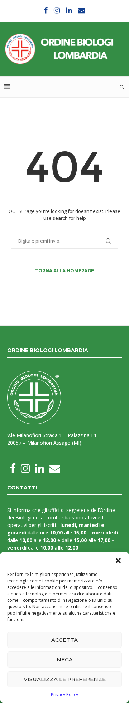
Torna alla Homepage (64, 270)
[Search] (121, 87)
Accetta (64, 639)
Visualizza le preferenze (65, 679)
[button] (118, 560)
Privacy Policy (64, 695)
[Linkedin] (69, 10)
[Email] (81, 10)
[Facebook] (46, 10)
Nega (65, 659)
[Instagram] (57, 10)
